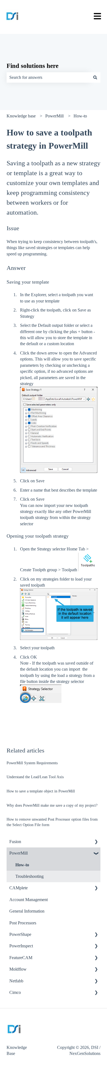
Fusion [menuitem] (15, 841)
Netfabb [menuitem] (16, 981)
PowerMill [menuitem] (18, 853)
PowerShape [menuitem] (20, 934)
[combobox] (48, 77)
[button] (96, 842)
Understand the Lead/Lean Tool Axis (35, 777)
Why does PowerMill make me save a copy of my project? (52, 805)
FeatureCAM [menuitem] (20, 957)
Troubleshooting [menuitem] (29, 876)
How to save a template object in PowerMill (41, 791)
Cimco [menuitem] (15, 992)
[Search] (95, 77)
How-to (80, 116)
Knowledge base (21, 116)
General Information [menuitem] (26, 911)
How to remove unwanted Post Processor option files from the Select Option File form (52, 822)
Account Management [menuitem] (28, 899)
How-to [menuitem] (22, 864)
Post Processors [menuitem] (22, 923)
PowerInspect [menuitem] (21, 946)
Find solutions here (32, 65)
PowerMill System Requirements (32, 763)
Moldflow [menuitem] (18, 969)
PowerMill (54, 116)
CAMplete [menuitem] (18, 887)
